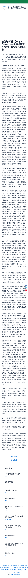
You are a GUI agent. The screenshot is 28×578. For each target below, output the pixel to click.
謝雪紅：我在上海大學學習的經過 (14, 507)
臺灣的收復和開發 (10, 535)
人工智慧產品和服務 (13, 565)
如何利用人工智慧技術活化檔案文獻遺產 (14, 516)
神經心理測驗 (17, 570)
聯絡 (12, 574)
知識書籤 (4, 6)
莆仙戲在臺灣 (9, 482)
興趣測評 (18, 572)
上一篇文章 (14, 456)
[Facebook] (26, 285)
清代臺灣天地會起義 (11, 490)
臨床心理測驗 (12, 572)
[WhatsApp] (26, 293)
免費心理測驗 (23, 565)
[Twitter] (26, 288)
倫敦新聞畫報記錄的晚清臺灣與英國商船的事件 (14, 544)
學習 (5, 567)
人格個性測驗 (20, 567)
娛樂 (1, 567)
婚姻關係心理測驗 (9, 570)
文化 (11, 567)
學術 (8, 567)
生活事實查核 (4, 565)
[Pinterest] (26, 290)
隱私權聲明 (17, 574)
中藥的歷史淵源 (10, 553)
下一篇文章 (14, 460)
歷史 (9, 6)
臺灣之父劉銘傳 (10, 498)
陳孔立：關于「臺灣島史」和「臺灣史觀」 (14, 526)
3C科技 (6, 519)
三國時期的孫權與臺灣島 (12, 474)
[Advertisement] (14, 25)
